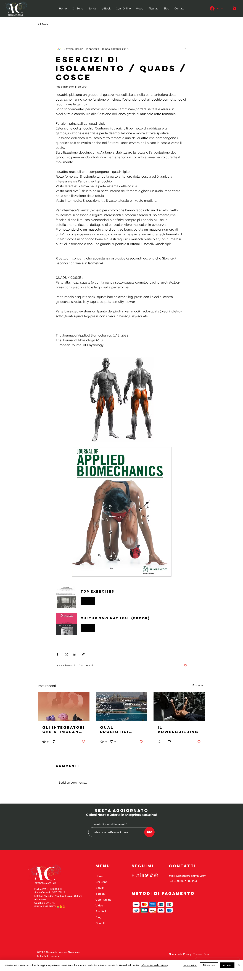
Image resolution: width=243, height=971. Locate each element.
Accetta (227, 965)
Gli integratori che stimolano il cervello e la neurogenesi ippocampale (63, 729)
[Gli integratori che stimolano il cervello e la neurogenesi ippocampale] (63, 706)
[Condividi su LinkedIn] (74, 654)
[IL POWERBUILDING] (179, 706)
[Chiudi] (239, 965)
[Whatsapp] (156, 875)
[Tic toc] (151, 875)
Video (99, 905)
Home (99, 876)
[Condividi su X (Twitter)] (66, 654)
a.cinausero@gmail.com (191, 875)
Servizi (100, 888)
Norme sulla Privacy (180, 954)
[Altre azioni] (185, 49)
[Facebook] (133, 875)
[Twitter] (147, 875)
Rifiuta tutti (209, 965)
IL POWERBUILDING (178, 729)
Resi (206, 954)
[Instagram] (137, 875)
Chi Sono (101, 882)
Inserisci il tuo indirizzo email (109, 824)
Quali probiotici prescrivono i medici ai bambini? (119, 729)
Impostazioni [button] (190, 965)
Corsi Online (103, 899)
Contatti (100, 923)
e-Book (100, 893)
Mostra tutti (198, 685)
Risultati (101, 911)
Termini (197, 954)
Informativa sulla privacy (154, 965)
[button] (234, 8)
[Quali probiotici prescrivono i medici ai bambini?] (121, 706)
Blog (98, 917)
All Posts (43, 24)
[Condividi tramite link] (83, 654)
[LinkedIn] (142, 875)
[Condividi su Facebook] (57, 654)
